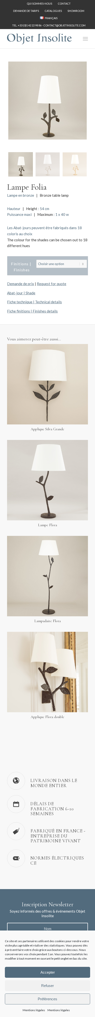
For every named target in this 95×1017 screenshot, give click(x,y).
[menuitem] (39, 3)
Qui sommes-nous (39, 3)
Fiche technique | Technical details (34, 302)
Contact (64, 3)
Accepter (47, 972)
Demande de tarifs (26, 10)
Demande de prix (20, 284)
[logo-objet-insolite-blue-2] (39, 38)
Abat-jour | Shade (21, 293)
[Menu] (85, 38)
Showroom (75, 10)
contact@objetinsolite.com (64, 25)
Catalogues (53, 10)
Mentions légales (34, 1010)
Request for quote (51, 284)
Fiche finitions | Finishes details (32, 311)
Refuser (47, 986)
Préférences (47, 999)
